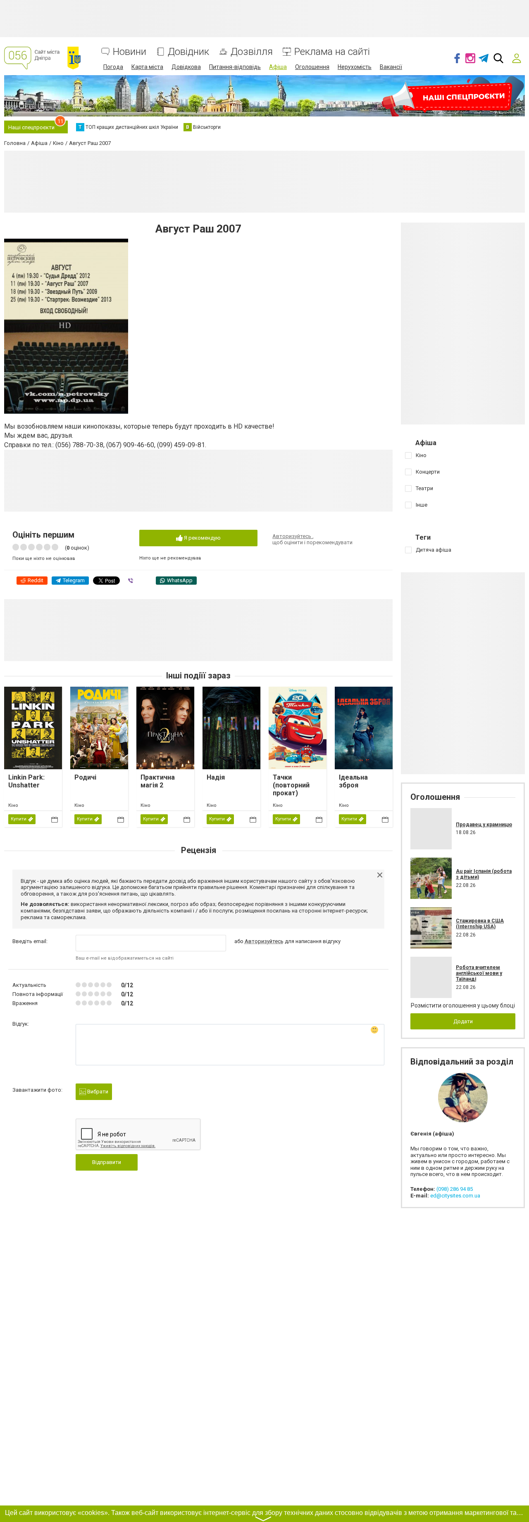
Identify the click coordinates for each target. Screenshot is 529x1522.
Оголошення (312, 67)
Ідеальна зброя (353, 781)
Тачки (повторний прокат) (291, 785)
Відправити (106, 1162)
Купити (18, 819)
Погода (113, 67)
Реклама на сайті (332, 51)
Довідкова (186, 67)
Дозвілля (252, 51)
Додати (463, 1021)
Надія (216, 777)
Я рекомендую (202, 538)
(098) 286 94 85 (454, 1189)
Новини (129, 51)
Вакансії (391, 67)
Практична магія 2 (158, 781)
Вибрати (97, 1091)
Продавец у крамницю (484, 824)
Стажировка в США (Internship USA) (480, 923)
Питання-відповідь (235, 67)
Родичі (85, 777)
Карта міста (147, 67)
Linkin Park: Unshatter (26, 781)
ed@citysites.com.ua (455, 1195)
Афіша (278, 67)
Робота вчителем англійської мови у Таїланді (479, 973)
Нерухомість (355, 67)
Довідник (188, 51)
